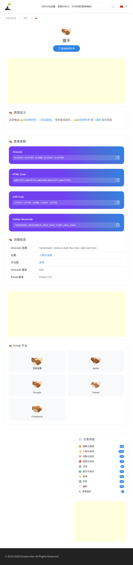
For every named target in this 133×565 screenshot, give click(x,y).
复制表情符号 (68, 48)
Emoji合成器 (48, 6)
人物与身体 (10, 18)
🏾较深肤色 (46, 120)
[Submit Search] (112, 6)
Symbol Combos (82, 6)
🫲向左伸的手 (82, 120)
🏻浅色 (98, 120)
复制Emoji (63, 6)
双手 (25, 18)
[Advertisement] (66, 80)
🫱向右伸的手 (28, 120)
